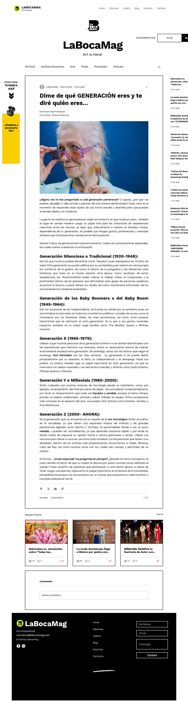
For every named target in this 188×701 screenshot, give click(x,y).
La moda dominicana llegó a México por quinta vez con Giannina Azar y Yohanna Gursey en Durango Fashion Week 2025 (93, 550)
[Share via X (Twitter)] (48, 488)
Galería (97, 636)
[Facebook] (18, 646)
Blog (95, 643)
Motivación (100, 66)
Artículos (118, 66)
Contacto (98, 656)
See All (160, 514)
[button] (159, 67)
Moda (84, 66)
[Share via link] (62, 488)
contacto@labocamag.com (33, 635)
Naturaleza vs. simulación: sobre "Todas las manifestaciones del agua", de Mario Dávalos (46, 550)
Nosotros (98, 649)
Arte (72, 66)
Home (96, 622)
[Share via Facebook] (41, 488)
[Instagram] (23, 646)
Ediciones (98, 629)
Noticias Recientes (52, 66)
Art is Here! (27, 10)
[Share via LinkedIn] (55, 488)
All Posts (30, 66)
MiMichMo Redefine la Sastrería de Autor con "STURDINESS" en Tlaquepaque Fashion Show (138, 550)
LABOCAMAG (31, 7)
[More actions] (146, 87)
